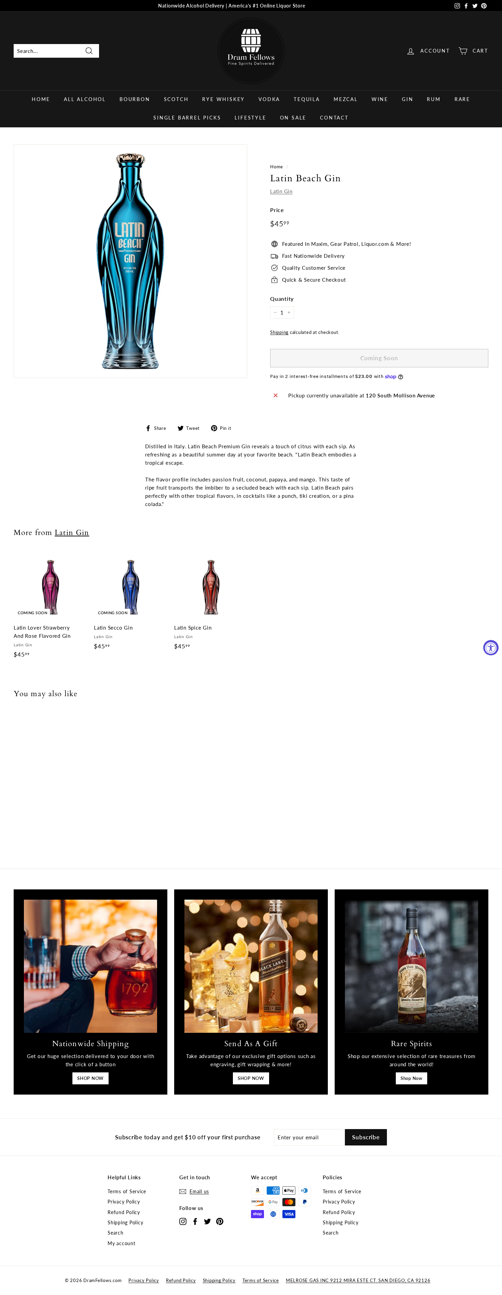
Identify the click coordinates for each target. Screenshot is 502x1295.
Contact (334, 118)
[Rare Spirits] (411, 966)
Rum (434, 99)
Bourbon (135, 99)
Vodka (269, 99)
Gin (407, 99)
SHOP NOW (90, 1078)
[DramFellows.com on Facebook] (195, 1221)
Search (116, 1233)
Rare (462, 99)
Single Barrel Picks (187, 118)
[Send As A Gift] (251, 966)
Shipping (279, 332)
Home (41, 99)
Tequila (307, 99)
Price (277, 210)
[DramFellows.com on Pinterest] (219, 1221)
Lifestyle (250, 118)
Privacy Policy (124, 1202)
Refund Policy (124, 1212)
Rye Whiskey (223, 99)
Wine (380, 99)
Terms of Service (127, 1191)
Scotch (176, 99)
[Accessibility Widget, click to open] (491, 647)
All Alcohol (85, 99)
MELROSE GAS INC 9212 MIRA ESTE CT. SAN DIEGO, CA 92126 (358, 1280)
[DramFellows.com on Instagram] (182, 1221)
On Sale (293, 118)
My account (122, 1243)
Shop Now (411, 1078)
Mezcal (346, 99)
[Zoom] (130, 261)
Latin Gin (281, 191)
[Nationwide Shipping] (90, 966)
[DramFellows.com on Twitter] (207, 1221)
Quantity (282, 298)
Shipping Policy (125, 1222)
